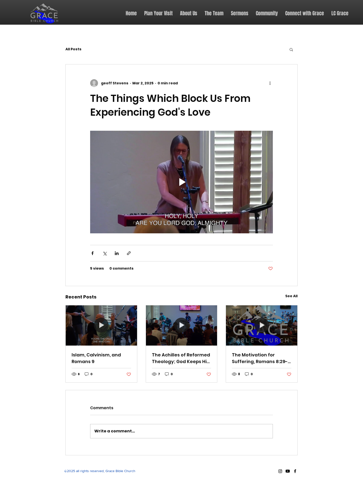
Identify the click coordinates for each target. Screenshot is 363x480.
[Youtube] (287, 471)
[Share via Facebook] (92, 253)
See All (291, 296)
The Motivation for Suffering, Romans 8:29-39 (260, 358)
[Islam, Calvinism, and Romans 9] (101, 325)
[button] (291, 49)
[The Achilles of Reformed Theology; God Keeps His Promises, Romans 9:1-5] (181, 325)
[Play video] (181, 182)
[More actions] (270, 83)
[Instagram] (280, 471)
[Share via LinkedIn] (116, 253)
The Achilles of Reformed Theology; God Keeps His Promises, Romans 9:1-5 (181, 358)
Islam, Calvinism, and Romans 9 (96, 358)
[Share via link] (128, 253)
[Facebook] (295, 471)
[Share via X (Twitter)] (104, 253)
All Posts (73, 49)
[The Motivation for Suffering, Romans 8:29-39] (261, 325)
